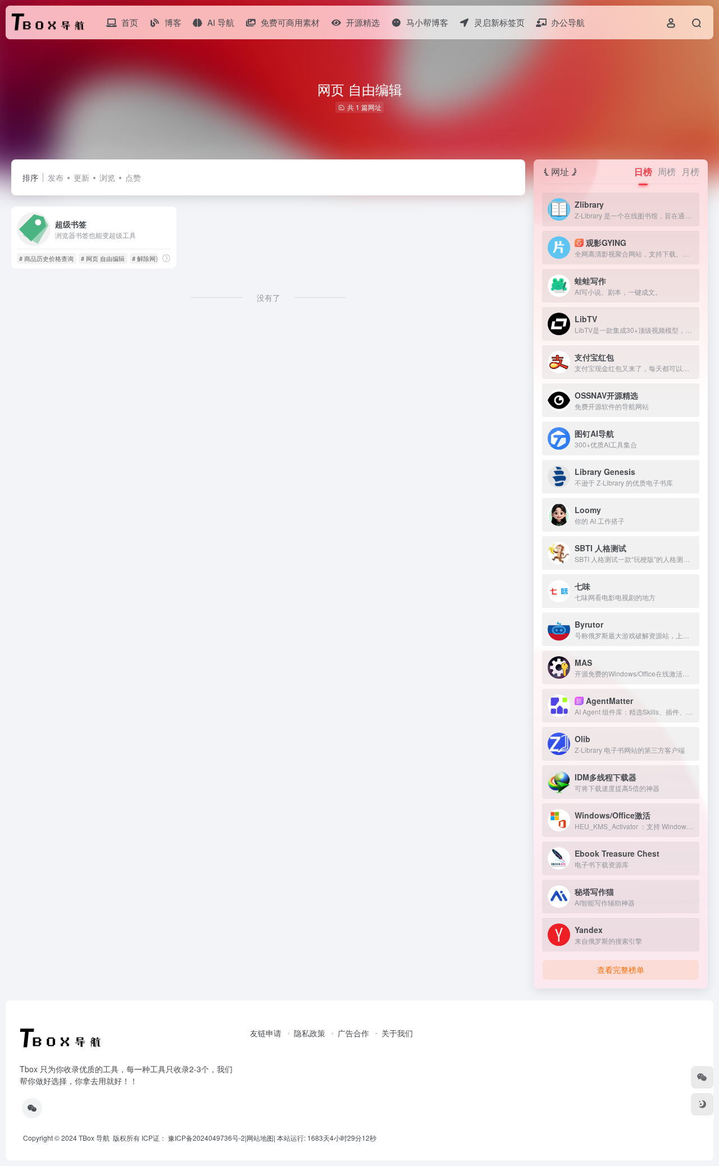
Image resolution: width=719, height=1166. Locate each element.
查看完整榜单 (620, 969)
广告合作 (353, 1033)
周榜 (667, 171)
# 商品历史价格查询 (46, 258)
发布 (55, 177)
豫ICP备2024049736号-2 (206, 1137)
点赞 (133, 177)
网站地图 (260, 1137)
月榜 (690, 171)
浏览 (107, 177)
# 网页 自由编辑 (103, 258)
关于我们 (397, 1033)
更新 (81, 177)
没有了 (268, 297)
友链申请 (265, 1033)
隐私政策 (309, 1033)
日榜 (643, 171)
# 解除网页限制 (153, 258)
